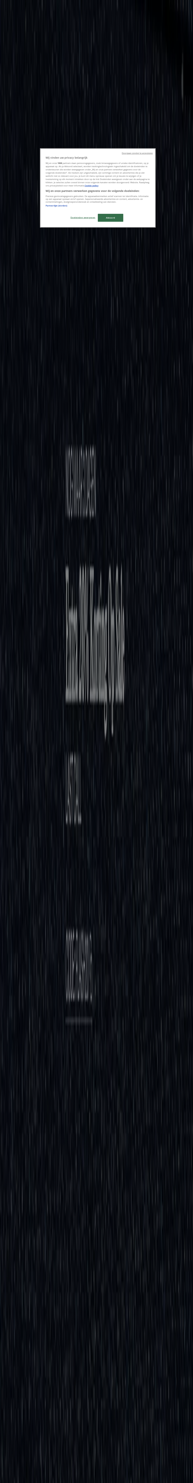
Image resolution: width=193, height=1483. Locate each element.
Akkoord (110, 217)
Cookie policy (91, 185)
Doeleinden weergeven (82, 217)
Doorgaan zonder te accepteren (137, 153)
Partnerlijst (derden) (56, 205)
